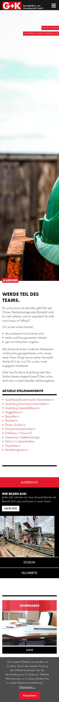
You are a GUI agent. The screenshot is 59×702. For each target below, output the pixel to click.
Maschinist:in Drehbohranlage (22, 437)
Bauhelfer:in (12, 416)
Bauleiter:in (11, 420)
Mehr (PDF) (10, 508)
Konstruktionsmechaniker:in (20, 429)
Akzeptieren (29, 695)
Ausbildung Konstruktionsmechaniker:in (27, 404)
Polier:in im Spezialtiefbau (19, 441)
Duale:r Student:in (15, 424)
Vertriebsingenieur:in (16, 449)
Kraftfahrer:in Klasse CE (18, 433)
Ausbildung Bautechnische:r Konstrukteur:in (29, 399)
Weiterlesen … (27, 687)
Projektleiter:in (13, 445)
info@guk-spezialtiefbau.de (41, 33)
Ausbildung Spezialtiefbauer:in (22, 408)
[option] (29, 140)
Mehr (29, 650)
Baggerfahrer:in (14, 412)
